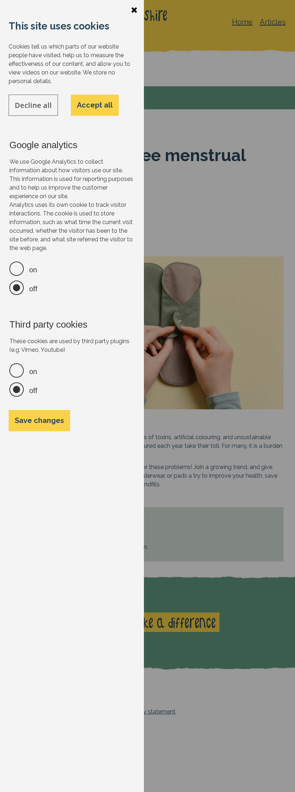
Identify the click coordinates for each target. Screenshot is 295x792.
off (33, 289)
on (33, 270)
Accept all (95, 105)
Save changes (39, 420)
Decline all (33, 105)
